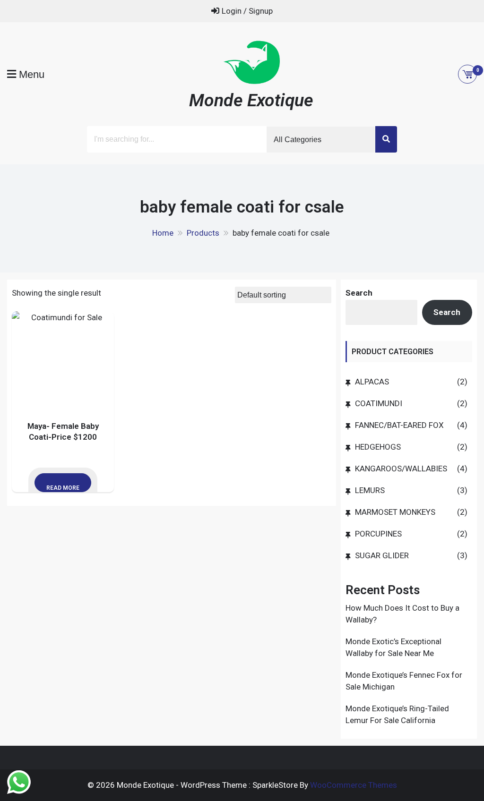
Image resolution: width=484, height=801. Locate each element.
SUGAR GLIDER (382, 555)
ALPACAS (372, 381)
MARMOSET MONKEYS (395, 512)
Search (359, 293)
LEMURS (370, 490)
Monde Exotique (251, 100)
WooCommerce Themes (353, 785)
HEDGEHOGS (378, 447)
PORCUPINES (378, 533)
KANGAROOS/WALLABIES (401, 468)
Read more (62, 488)
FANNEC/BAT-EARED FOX (399, 425)
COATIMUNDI (378, 403)
